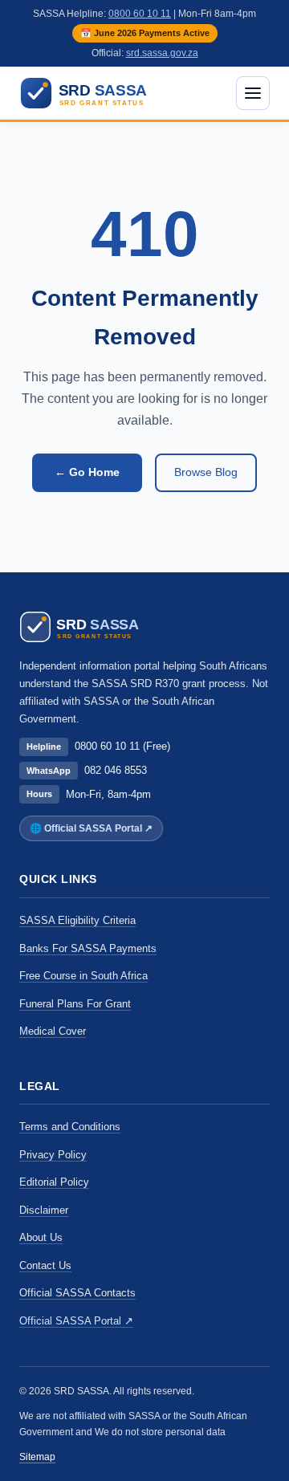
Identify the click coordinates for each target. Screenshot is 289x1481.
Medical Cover (52, 1031)
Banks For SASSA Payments (88, 948)
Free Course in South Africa (83, 976)
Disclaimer (43, 1210)
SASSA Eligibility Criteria (77, 920)
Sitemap (37, 1457)
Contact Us (45, 1265)
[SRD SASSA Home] (94, 93)
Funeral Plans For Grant (75, 1004)
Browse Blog (206, 472)
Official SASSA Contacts (77, 1293)
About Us (41, 1237)
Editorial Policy (54, 1182)
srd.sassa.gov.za (162, 53)
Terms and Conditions (69, 1127)
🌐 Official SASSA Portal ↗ (91, 828)
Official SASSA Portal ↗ (76, 1321)
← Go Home (87, 472)
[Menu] (253, 93)
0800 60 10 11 (139, 13)
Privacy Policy (53, 1155)
